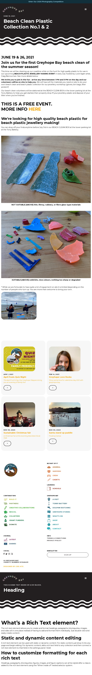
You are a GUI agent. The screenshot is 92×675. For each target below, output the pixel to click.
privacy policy (54, 540)
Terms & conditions (56, 538)
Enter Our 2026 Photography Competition (46, 2)
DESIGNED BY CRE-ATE (13, 566)
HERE (35, 109)
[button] (85, 9)
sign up (67, 555)
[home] (13, 9)
